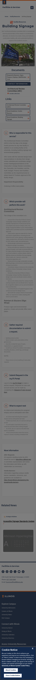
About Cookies (11, 670)
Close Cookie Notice (13, 675)
